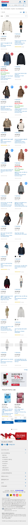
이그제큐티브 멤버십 (7, 459)
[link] (7, 32)
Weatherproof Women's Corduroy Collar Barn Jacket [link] (6, 109)
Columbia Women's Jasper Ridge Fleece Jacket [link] (6, 299)
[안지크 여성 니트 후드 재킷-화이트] (18, 256)
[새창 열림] (3, 509)
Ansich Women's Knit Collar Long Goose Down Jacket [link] (6, 205)
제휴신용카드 (5, 467)
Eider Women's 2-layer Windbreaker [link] (19, 76)
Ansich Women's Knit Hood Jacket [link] (20, 267)
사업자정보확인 (19, 506)
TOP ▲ (25, 369)
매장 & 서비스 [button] (4, 476)
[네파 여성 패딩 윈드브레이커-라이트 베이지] (18, 320)
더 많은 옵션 (3, 36)
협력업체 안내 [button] (5, 479)
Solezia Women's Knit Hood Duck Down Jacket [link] (20, 175)
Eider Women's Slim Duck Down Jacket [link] (6, 46)
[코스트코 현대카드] (14, 386)
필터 (21, 12)
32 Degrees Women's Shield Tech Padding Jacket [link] (6, 236)
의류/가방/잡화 (7, 8)
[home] (5, 2)
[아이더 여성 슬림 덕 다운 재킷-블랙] (4, 34)
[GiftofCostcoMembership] (14, 439)
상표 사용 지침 (22, 492)
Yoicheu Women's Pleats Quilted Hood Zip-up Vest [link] (20, 142)
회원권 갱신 (5, 457)
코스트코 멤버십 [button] (5, 453)
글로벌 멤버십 (5, 469)
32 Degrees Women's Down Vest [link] (6, 171)
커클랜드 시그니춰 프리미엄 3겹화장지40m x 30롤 (7, 411)
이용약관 (12, 490)
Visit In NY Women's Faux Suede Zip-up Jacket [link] (20, 43)
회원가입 (4, 455)
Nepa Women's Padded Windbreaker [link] (19, 332)
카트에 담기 (7, 422)
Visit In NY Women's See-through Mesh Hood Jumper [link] (6, 329)
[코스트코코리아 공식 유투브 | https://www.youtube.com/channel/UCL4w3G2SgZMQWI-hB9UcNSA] (17, 495)
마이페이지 (4, 463)
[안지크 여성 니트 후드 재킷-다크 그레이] (20, 256)
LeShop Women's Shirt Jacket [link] (21, 234)
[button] (24, 5)
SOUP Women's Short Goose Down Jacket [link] (6, 362)
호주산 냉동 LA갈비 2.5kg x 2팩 (19, 410)
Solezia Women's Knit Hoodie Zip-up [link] (21, 299)
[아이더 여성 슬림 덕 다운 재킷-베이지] (1, 34)
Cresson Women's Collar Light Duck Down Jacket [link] (21, 112)
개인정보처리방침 (19, 490)
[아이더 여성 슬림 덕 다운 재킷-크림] (6, 34)
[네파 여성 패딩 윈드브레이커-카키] (15, 320)
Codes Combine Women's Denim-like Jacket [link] (6, 79)
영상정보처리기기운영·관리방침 (10, 492)
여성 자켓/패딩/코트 (20, 8)
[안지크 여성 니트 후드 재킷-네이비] (15, 256)
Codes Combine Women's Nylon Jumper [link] (6, 142)
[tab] (14, 449)
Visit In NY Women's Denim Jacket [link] (6, 266)
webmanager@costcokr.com (17, 505)
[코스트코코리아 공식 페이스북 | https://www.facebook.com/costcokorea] (8, 495)
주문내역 (4, 465)
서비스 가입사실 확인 (6, 518)
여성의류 (13, 8)
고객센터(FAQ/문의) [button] (6, 473)
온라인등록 (4, 461)
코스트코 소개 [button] (5, 450)
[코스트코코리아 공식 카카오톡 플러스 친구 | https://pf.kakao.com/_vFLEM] (11, 495)
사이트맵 (7, 490)
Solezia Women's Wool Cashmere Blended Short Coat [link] (21, 205)
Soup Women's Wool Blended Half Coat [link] (21, 361)
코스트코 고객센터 (7, 442)
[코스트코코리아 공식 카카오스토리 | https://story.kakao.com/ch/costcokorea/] (20, 495)
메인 (2, 8)
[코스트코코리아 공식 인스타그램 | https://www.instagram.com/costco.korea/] (14, 495)
